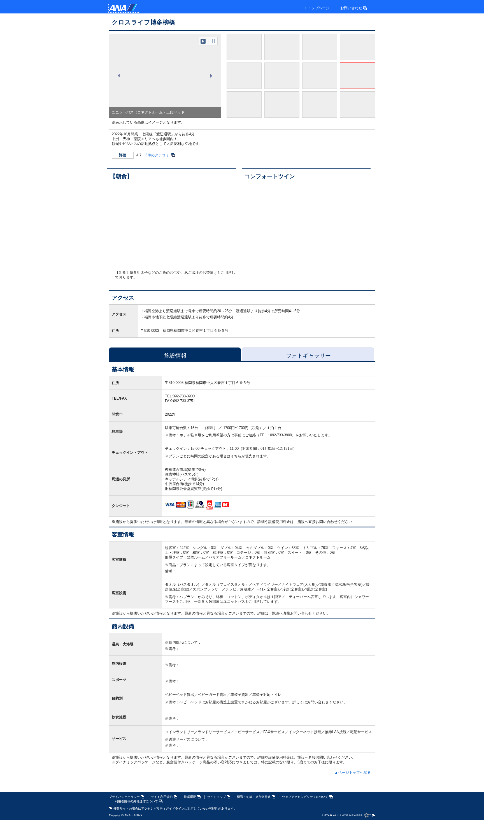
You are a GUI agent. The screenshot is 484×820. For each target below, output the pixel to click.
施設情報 (175, 356)
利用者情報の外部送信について (136, 801)
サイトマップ (216, 796)
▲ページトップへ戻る (352, 772)
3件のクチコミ (157, 155)
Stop (213, 41)
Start (203, 41)
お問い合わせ (351, 8)
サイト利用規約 (162, 796)
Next (210, 75)
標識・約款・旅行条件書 (254, 796)
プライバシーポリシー (124, 796)
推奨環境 (190, 796)
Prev (119, 75)
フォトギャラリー (308, 356)
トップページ (318, 8)
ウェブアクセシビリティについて (305, 796)
